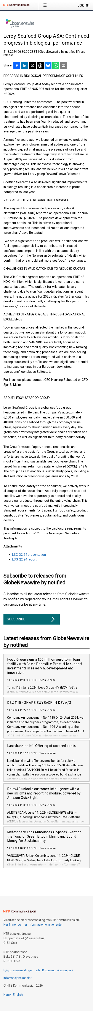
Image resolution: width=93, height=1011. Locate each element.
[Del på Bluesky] (48, 66)
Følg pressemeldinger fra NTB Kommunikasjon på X (38, 970)
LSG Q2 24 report (24, 559)
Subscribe (16, 619)
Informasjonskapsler (17, 978)
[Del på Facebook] (16, 66)
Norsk (7, 994)
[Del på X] (32, 66)
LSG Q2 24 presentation (29, 555)
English (18, 994)
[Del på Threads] (40, 66)
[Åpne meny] (45, 5)
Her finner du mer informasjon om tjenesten (33, 924)
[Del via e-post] (63, 66)
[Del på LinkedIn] (24, 66)
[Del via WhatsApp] (55, 66)
